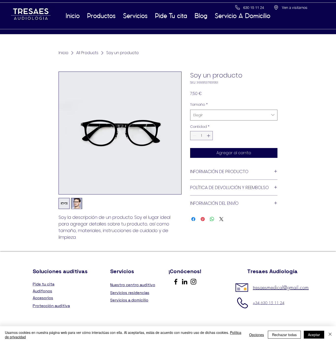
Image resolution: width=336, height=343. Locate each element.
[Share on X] (221, 219)
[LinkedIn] (184, 281)
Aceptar (314, 334)
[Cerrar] (330, 334)
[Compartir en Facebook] (193, 219)
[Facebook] (176, 281)
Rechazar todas (284, 334)
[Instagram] (193, 281)
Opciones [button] (256, 334)
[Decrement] (194, 135)
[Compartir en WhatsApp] (212, 219)
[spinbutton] (201, 135)
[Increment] (209, 135)
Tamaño (199, 104)
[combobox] (233, 115)
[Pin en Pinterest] (203, 219)
